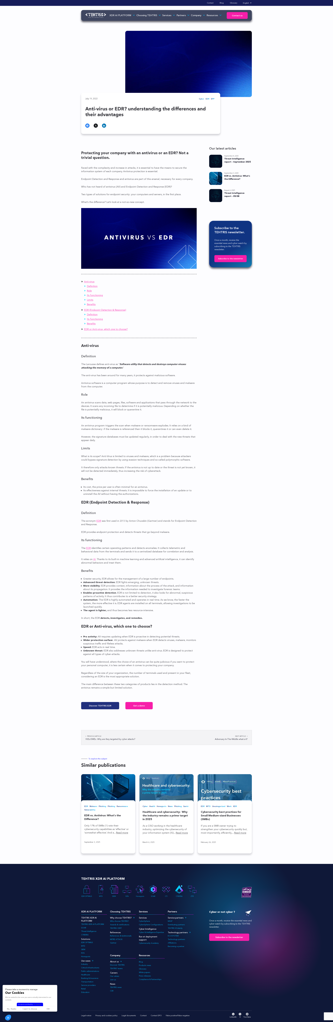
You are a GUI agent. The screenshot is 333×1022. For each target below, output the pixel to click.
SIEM (114, 896)
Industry (84, 964)
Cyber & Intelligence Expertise (151, 932)
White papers (144, 972)
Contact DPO (156, 1015)
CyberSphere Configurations (151, 924)
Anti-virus (89, 281)
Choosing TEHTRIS (146, 15)
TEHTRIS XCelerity (175, 928)
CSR (111, 991)
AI (94, 559)
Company (196, 15)
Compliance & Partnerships (150, 979)
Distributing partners (176, 924)
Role (89, 290)
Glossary (233, 3)
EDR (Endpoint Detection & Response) (105, 310)
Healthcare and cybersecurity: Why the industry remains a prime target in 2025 (165, 815)
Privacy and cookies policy (106, 1015)
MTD (101, 896)
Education (85, 992)
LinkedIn (233, 1017)
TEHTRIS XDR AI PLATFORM (92, 924)
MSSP (170, 921)
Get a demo (139, 705)
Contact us (237, 15)
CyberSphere (144, 921)
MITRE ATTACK (116, 939)
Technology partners (178, 932)
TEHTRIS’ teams (116, 968)
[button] (8, 1017)
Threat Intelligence (88, 931)
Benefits (91, 304)
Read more (122, 832)
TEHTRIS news (116, 987)
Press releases (145, 976)
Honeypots (140, 896)
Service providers (88, 985)
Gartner (113, 943)
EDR (98, 520)
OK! (48, 1009)
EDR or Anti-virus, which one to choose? (106, 329)
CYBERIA (179, 896)
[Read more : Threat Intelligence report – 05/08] (215, 195)
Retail (83, 989)
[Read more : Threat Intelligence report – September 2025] (215, 161)
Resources (212, 15)
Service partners (175, 917)
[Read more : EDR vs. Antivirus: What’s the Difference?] (215, 178)
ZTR (192, 896)
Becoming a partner (176, 946)
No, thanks (11, 1009)
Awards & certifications (119, 924)
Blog (222, 3)
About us (114, 961)
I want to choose (30, 1009)
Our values (114, 976)
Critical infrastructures (90, 967)
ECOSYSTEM (173, 936)
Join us (113, 979)
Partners (181, 15)
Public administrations (90, 971)
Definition (92, 286)
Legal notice (86, 1015)
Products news (145, 965)
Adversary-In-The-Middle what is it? (231, 737)
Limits (90, 299)
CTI (166, 896)
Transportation (87, 982)
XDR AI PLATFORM (120, 15)
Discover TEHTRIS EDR (100, 705)
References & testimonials (121, 936)
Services (166, 15)
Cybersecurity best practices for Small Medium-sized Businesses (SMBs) (221, 815)
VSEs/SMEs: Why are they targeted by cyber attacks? (110, 737)
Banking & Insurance (89, 978)
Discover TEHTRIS (117, 965)
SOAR (153, 896)
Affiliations (172, 943)
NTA (127, 896)
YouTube (247, 1017)
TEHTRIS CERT (116, 928)
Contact (210, 3)
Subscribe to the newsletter (230, 258)
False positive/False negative (178, 1015)
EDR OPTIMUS (86, 896)
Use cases (85, 960)
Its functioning (95, 295)
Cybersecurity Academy (149, 943)
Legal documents (129, 1015)
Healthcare (85, 975)
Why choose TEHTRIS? (121, 917)
